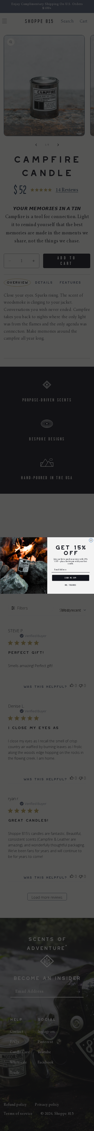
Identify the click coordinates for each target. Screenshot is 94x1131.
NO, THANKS (70, 585)
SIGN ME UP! (70, 578)
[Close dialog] (91, 540)
